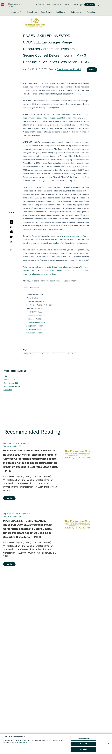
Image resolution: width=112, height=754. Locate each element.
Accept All (83, 749)
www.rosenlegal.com (34, 333)
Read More (9, 498)
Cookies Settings (83, 738)
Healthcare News (61, 12)
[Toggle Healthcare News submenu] (69, 12)
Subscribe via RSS (11, 383)
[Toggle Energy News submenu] (39, 12)
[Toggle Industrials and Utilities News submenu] (84, 12)
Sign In (81, 5)
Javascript (8, 390)
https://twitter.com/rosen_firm (58, 271)
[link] (40, 5)
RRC (25, 354)
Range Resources (58, 354)
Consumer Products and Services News (16, 12)
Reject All (83, 744)
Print (5, 376)
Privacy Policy (22, 742)
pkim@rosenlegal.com (56, 121)
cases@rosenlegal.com (77, 121)
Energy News (32, 12)
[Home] (11, 5)
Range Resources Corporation (39, 354)
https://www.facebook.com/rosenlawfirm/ (39, 274)
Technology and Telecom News (92, 12)
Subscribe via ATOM (12, 386)
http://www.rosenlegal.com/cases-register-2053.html (44, 118)
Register (90, 5)
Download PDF (9, 380)
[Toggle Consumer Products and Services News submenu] (24, 12)
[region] (56, 743)
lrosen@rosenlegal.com (35, 322)
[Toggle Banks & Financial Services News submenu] (54, 12)
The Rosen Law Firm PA (69, 69)
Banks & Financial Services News (46, 12)
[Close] (108, 743)
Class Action (72, 354)
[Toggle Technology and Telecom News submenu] (99, 12)
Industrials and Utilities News (76, 12)
